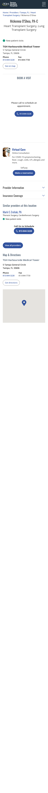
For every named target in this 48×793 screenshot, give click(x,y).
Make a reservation (24, 173)
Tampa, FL (24, 12)
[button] (24, 188)
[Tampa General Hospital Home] (9, 4)
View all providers (13, 245)
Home (5, 12)
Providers (14, 12)
